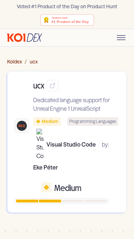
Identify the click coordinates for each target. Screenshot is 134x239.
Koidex (14, 61)
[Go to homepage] (24, 37)
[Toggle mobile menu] (121, 37)
